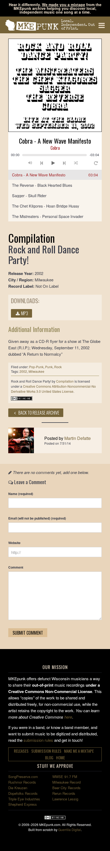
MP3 (24, 313)
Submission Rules (46, 751)
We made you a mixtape (63, 4)
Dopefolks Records (23, 793)
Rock (58, 366)
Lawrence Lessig (65, 798)
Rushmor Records (22, 782)
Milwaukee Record (66, 782)
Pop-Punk (36, 366)
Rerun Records (63, 793)
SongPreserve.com (23, 776)
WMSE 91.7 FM (64, 776)
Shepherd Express (22, 804)
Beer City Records (66, 787)
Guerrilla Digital (69, 829)
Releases (21, 751)
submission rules (38, 740)
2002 (23, 371)
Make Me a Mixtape (79, 751)
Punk (49, 366)
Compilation (65, 381)
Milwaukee (36, 371)
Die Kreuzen (17, 787)
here (68, 717)
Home (60, 757)
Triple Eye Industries (24, 798)
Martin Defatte (77, 438)
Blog (49, 757)
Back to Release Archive (38, 413)
